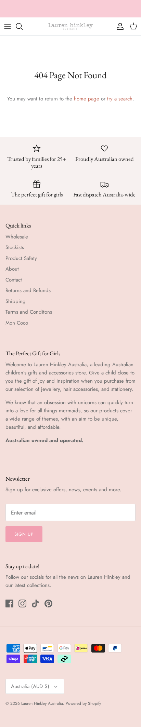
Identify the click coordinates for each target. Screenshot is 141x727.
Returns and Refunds (28, 290)
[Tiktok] (35, 603)
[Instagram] (22, 603)
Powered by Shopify (83, 703)
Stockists (14, 247)
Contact (13, 280)
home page (86, 98)
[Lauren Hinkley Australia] (70, 26)
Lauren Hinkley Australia (42, 703)
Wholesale (16, 237)
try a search (119, 98)
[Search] (22, 26)
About (12, 269)
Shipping (15, 301)
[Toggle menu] (7, 26)
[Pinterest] (48, 603)
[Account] (118, 26)
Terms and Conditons (28, 312)
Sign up (24, 534)
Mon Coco (16, 323)
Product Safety (21, 258)
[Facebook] (9, 603)
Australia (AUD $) (30, 686)
